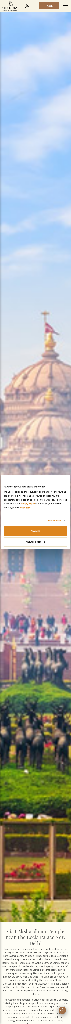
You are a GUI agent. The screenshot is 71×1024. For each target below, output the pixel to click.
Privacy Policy (28, 503)
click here (25, 507)
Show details (54, 520)
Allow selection (33, 541)
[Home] (9, 6)
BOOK (49, 5)
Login (27, 5)
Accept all (35, 531)
